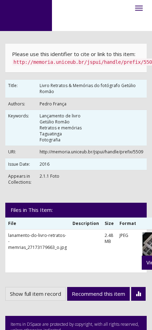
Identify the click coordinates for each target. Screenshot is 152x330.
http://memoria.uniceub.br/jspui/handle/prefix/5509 (91, 152)
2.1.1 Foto (49, 176)
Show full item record (35, 293)
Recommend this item (98, 293)
